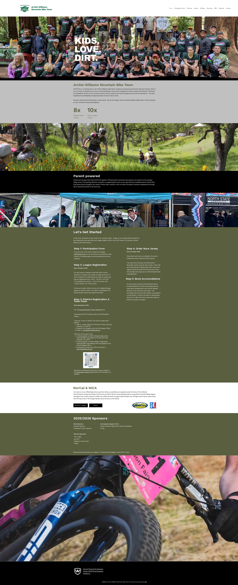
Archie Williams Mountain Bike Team (41, 8)
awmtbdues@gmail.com (84, 349)
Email (113, 452)
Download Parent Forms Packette (90, 310)
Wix (146, 582)
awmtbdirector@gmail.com (91, 330)
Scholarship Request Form (85, 372)
